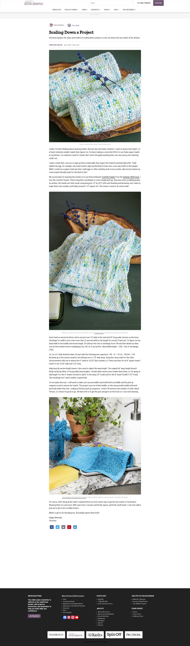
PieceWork (101, 621)
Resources (95, 10)
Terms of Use (137, 614)
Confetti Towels (108, 177)
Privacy (135, 612)
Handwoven (101, 618)
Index (64, 599)
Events (106, 10)
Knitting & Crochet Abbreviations (73, 604)
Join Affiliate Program (139, 604)
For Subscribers (129, 10)
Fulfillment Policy (138, 616)
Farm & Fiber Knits (103, 616)
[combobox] (113, 3)
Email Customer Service (105, 604)
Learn (84, 10)
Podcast (100, 625)
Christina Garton (55, 45)
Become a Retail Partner (140, 601)
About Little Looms (104, 612)
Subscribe (158, 3)
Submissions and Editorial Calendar (74, 606)
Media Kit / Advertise (139, 599)
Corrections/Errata (68, 601)
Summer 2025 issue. (131, 177)
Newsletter (57, 10)
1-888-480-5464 (103, 601)
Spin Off (100, 623)
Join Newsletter (34, 616)
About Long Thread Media (106, 614)
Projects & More (71, 10)
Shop (116, 10)
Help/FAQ (100, 599)
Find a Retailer (67, 612)
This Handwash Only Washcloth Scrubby (74, 497)
